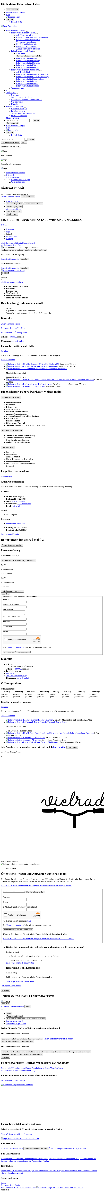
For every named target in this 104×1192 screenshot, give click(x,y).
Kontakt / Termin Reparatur (12, 431)
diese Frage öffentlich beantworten (20, 963)
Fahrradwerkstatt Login (15, 12)
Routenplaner (6, 477)
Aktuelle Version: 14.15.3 (72, 1187)
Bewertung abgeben (14, 206)
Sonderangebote (17, 88)
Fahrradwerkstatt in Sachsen (27, 86)
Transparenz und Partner (87, 1171)
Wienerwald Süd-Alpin (15, 523)
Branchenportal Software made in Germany (31, 1187)
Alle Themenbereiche (24, 35)
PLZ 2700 (21, 499)
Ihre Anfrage (8, 609)
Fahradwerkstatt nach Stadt (22, 51)
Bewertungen (12, 236)
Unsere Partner (17, 102)
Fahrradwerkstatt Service (11, 398)
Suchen (36, 120)
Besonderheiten (7, 447)
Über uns (15, 95)
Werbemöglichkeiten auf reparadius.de (26, 99)
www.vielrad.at (12, 201)
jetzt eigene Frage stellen (11, 986)
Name (5, 902)
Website (6, 599)
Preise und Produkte (19, 115)
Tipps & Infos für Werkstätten (23, 113)
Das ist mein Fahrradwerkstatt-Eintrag (32, 1068)
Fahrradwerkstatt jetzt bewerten (18, 561)
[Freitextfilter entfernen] (26, 140)
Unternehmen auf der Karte (12, 1148)
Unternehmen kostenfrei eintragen (37, 1159)
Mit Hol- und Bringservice (26, 44)
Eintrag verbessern (14, 211)
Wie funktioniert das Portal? (22, 97)
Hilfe (8, 14)
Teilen (9, 1013)
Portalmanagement (15, 1173)
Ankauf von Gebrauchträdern (28, 49)
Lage (8, 232)
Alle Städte (20, 53)
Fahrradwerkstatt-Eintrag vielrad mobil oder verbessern (27, 1052)
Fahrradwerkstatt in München (28, 63)
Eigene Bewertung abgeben (12, 545)
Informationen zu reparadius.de (73, 1148)
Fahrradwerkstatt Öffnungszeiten (14, 332)
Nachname (7, 627)
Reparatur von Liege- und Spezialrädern (32, 37)
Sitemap (4, 1173)
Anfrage (9, 239)
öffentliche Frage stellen (35, 892)
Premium (4, 351)
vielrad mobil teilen (13, 209)
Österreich (16, 506)
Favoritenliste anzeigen (10, 259)
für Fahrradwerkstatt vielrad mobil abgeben (22, 1039)
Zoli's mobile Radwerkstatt (56, 369)
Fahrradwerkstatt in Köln (26, 65)
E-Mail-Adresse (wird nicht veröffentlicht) (20, 907)
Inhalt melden (12, 214)
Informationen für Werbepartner (30, 1161)
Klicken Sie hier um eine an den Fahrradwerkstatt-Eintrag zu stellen (36, 886)
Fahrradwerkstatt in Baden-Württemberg (32, 77)
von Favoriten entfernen (33, 204)
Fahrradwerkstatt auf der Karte (13, 328)
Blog (8, 90)
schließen (24, 259)
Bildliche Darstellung (11, 617)
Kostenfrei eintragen (19, 109)
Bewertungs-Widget (73, 1159)
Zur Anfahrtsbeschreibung (16, 676)
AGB (29, 921)
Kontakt (14, 104)
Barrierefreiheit (12, 10)
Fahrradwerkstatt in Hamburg (28, 61)
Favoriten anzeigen (14, 1021)
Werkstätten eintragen (15, 106)
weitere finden (58, 1039)
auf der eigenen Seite (72, 1052)
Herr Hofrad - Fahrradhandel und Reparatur (76, 379)
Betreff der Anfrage (11, 604)
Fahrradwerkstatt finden (16, 30)
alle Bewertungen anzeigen (12, 282)
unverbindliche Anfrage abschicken (17, 652)
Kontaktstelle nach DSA (43, 1171)
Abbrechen (28, 930)
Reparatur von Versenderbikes (28, 40)
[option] (16, 22)
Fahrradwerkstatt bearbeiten (12, 1159)
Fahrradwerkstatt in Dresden (27, 67)
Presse (3, 1183)
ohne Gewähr (59, 747)
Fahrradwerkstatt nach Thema (23, 33)
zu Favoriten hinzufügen (16, 1019)
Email (5, 631)
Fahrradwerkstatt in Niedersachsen (30, 79)
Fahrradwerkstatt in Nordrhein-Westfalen (32, 74)
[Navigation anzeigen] (2, 1009)
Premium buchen (18, 111)
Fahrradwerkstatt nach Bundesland (25, 70)
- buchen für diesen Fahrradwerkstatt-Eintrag (22, 1054)
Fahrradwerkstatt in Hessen (27, 83)
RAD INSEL (39, 386)
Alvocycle (36, 740)
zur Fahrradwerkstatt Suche (12, 245)
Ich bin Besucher (19, 1070)
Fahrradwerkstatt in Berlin (26, 58)
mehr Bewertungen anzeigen (12, 591)
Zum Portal (11, 93)
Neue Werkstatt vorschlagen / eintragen (16, 1134)
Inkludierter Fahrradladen (26, 46)
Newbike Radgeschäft (50, 364)
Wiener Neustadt (18, 501)
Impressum (5, 1171)
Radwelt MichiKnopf (49, 366)
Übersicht (10, 229)
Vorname (6, 622)
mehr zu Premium (8, 360)
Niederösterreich (24, 504)
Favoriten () (13, 1080)
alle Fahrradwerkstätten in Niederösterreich (18, 243)
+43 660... (12, 337)
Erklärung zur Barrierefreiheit (65, 1171)
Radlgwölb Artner (45, 384)
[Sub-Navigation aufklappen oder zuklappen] (27, 31)
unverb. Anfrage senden (11, 197)
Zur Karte (10, 673)
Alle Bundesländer (23, 72)
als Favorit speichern (14, 204)
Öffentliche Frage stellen (16, 1023)
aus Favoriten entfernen (36, 1019)
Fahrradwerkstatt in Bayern (27, 81)
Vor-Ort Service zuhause (26, 42)
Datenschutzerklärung (15, 647)
